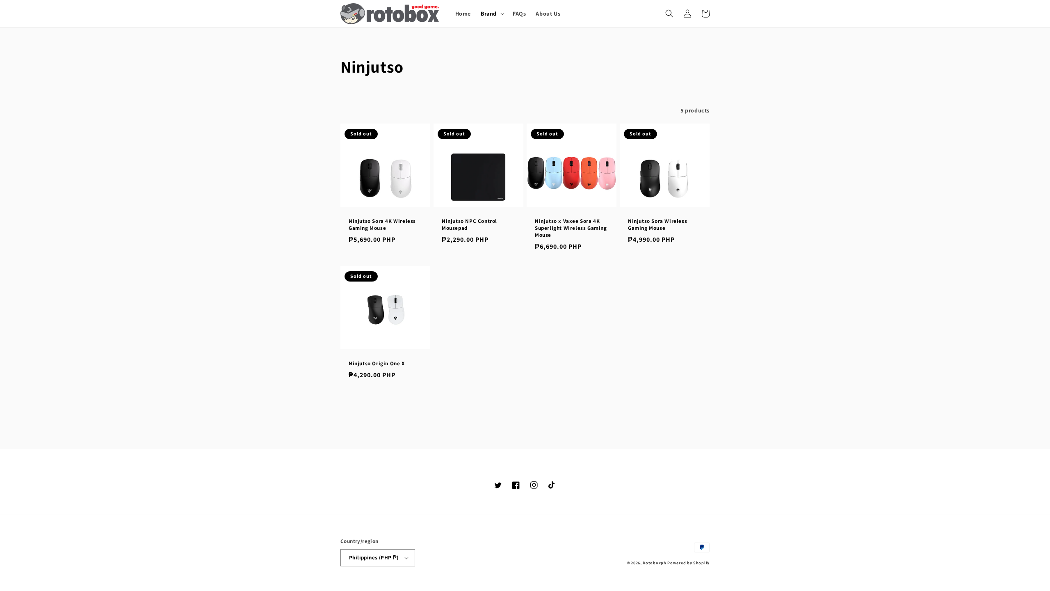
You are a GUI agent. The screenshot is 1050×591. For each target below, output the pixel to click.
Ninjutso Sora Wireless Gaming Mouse (657, 224)
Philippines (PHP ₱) (374, 557)
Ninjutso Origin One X (377, 363)
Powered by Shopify (688, 563)
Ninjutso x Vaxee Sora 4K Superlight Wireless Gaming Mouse (571, 228)
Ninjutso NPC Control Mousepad (469, 224)
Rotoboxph (654, 563)
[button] (492, 13)
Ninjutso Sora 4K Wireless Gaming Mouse (382, 224)
